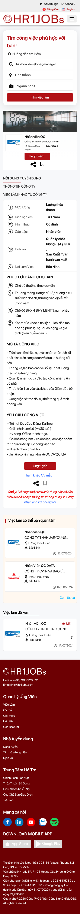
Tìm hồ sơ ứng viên (15, 752)
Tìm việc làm (40, 97)
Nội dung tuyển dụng (22, 178)
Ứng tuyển (36, 156)
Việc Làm (9, 704)
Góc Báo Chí (11, 727)
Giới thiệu (9, 715)
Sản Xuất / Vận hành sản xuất (57, 256)
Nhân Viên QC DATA (40, 566)
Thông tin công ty (19, 186)
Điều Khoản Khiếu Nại (16, 789)
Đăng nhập (51, 4)
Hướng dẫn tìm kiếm (26, 54)
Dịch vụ (8, 758)
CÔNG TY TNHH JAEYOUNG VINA (42, 141)
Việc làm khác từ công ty (25, 195)
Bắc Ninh (53, 267)
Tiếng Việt (53, 9)
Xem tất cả (67, 598)
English (71, 9)
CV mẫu (8, 710)
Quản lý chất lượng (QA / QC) (58, 241)
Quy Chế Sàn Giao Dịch (18, 794)
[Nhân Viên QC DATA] (13, 576)
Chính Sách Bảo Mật (16, 778)
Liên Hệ (8, 721)
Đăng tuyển (10, 746)
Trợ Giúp (8, 800)
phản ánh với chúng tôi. (40, 502)
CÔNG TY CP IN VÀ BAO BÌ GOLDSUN (44, 571)
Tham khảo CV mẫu (38, 475)
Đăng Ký (70, 4)
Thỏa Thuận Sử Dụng (16, 783)
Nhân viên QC (35, 137)
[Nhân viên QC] (13, 542)
